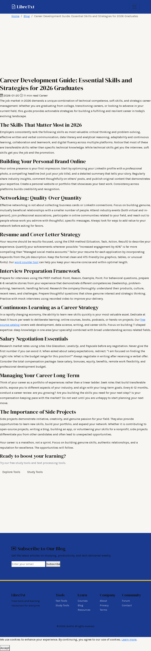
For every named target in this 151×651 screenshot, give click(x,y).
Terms (103, 609)
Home (15, 16)
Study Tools (35, 472)
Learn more (129, 639)
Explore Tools (11, 472)
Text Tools (61, 600)
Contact (127, 605)
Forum (126, 600)
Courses (83, 600)
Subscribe (53, 564)
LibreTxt (25, 7)
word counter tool (26, 262)
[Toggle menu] (134, 6)
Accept (4, 648)
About (103, 600)
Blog (27, 16)
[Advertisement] (75, 47)
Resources (84, 609)
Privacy (104, 605)
